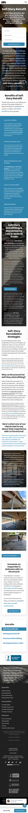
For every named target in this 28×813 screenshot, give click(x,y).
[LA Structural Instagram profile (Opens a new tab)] (16, 762)
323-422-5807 (13, 753)
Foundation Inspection (7, 711)
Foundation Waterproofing (8, 728)
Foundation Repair (6, 704)
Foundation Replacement (7, 709)
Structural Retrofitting (12, 638)
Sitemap (4, 757)
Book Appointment (10, 289)
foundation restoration (8, 393)
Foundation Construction (8, 707)
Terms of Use (15, 759)
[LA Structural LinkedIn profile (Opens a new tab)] (20, 762)
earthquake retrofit (15, 391)
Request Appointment (14, 44)
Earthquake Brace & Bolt (13, 643)
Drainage (4, 725)
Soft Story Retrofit (10, 629)
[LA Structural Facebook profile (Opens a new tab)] (5, 762)
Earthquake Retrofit (11, 634)
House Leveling (5, 723)
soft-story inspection (14, 274)
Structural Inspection (7, 718)
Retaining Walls (5, 721)
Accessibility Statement (13, 757)
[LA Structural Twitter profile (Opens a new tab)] (9, 762)
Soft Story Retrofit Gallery (10, 555)
